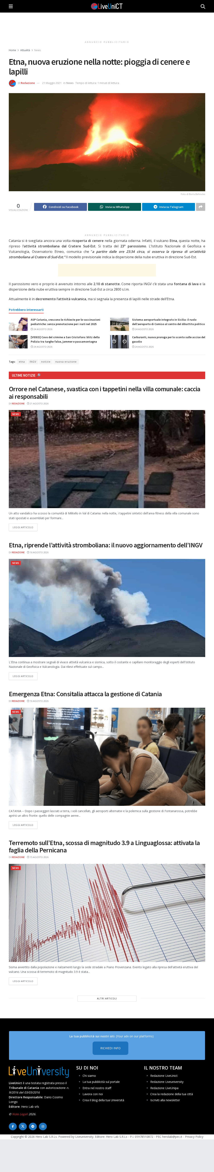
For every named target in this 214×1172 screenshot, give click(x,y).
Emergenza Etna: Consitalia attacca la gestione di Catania (85, 694)
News (37, 50)
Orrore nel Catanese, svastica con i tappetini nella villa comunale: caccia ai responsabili (104, 392)
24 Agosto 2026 (42, 329)
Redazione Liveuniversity (166, 1082)
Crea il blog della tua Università (103, 1100)
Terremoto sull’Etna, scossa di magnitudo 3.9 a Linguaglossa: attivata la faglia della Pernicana (104, 846)
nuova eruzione (66, 361)
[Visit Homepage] (107, 6)
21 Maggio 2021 (51, 83)
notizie (46, 361)
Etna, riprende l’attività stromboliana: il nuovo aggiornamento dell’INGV (105, 545)
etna (22, 361)
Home (12, 50)
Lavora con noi (93, 1094)
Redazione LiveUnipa (164, 1088)
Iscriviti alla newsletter (165, 1100)
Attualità (25, 50)
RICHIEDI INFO (110, 1048)
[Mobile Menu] (11, 6)
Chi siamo (89, 1076)
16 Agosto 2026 (38, 552)
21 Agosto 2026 (38, 403)
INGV (33, 361)
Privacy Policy (194, 1137)
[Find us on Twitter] (23, 1126)
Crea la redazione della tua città (171, 1094)
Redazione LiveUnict (164, 1076)
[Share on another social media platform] (200, 207)
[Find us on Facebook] (13, 1126)
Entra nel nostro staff (97, 1088)
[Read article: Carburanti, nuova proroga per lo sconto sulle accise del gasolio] (119, 341)
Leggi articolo (25, 527)
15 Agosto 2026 (38, 857)
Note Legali (20, 1114)
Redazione (28, 83)
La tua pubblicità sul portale (101, 1082)
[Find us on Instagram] (43, 1126)
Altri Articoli (107, 998)
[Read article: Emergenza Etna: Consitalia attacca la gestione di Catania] (107, 757)
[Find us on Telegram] (33, 1126)
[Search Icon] (203, 6)
